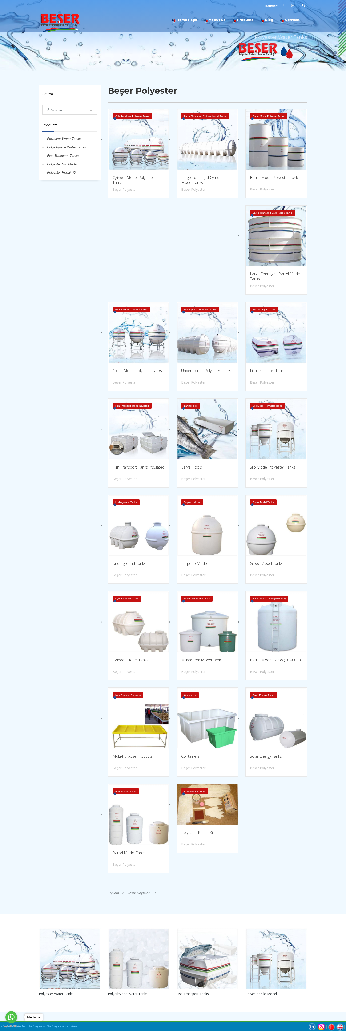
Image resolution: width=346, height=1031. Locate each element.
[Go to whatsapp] (11, 1017)
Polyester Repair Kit (61, 172)
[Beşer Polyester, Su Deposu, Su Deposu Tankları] (74, 22)
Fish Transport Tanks (63, 156)
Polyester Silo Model (62, 164)
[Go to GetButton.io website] (11, 1026)
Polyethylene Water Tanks (66, 147)
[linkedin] (312, 1026)
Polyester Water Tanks (64, 139)
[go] (91, 110)
